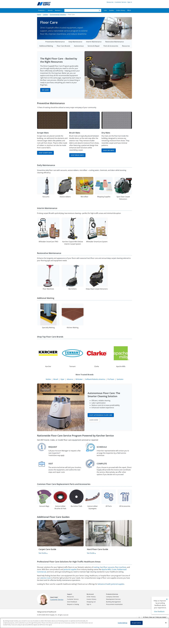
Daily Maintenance (75, 42)
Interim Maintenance (93, 42)
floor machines (120, 567)
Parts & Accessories (111, 46)
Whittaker (79, 379)
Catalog (45, 14)
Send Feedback (72, 602)
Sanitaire (120, 379)
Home (39, 14)
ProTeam (110, 379)
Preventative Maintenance (55, 42)
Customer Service (120, 2)
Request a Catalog (73, 604)
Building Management (113, 602)
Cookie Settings (122, 623)
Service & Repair (94, 46)
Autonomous (79, 46)
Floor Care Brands (63, 46)
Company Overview (112, 597)
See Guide (42, 553)
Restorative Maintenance (114, 42)
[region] (84, 623)
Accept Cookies (136, 623)
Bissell (55, 379)
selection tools (45, 578)
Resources (110, 2)
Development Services (113, 599)
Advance (70, 379)
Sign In (129, 2)
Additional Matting (46, 46)
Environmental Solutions (58, 14)
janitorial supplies (70, 569)
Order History (91, 597)
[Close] (166, 623)
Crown (114, 569)
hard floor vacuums (107, 567)
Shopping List (91, 602)
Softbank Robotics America (95, 379)
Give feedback (159, 611)
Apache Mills (106, 569)
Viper (62, 379)
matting (96, 567)
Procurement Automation (114, 604)
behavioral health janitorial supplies (111, 584)
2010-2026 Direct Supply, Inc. (48, 615)
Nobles (48, 379)
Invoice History (91, 599)
